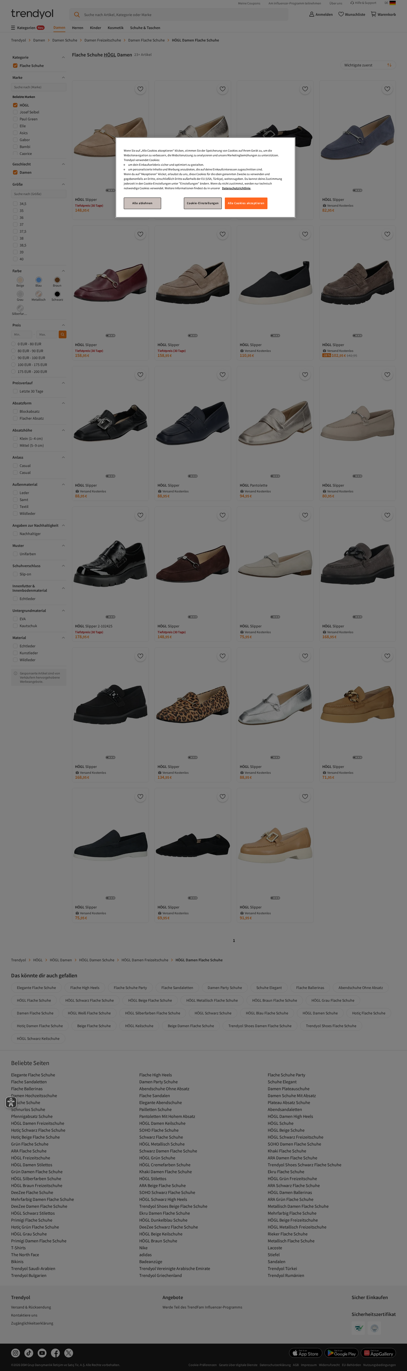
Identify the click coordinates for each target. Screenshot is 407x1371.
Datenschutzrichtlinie (236, 188)
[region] (205, 177)
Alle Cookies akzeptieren (246, 203)
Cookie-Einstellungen (202, 203)
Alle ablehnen (142, 203)
